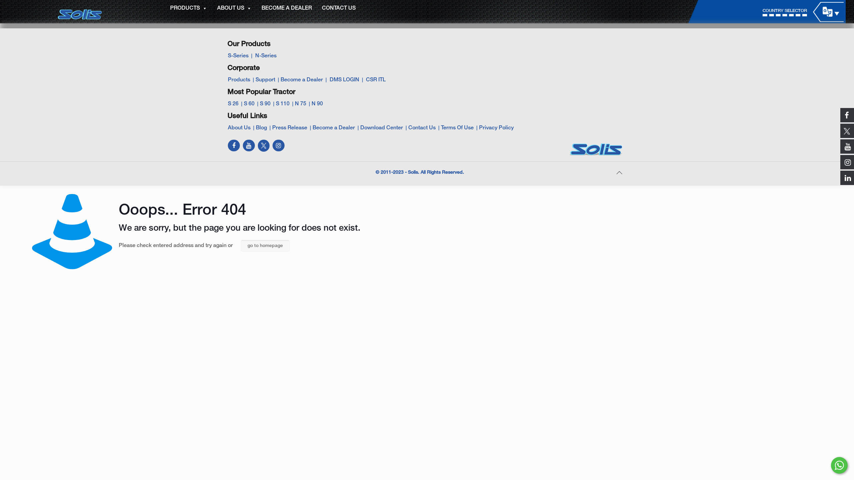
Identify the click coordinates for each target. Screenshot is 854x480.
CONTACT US (339, 8)
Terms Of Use (457, 128)
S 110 (283, 104)
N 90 (317, 104)
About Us (239, 128)
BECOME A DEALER (287, 8)
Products (239, 80)
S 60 (249, 104)
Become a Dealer (302, 80)
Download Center (381, 128)
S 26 (233, 104)
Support (265, 80)
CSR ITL (376, 80)
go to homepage (265, 246)
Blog (261, 128)
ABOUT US (230, 8)
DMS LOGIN (344, 80)
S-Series (238, 56)
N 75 (300, 104)
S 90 (265, 104)
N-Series (266, 56)
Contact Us (422, 128)
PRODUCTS (185, 8)
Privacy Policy (496, 128)
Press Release (289, 128)
